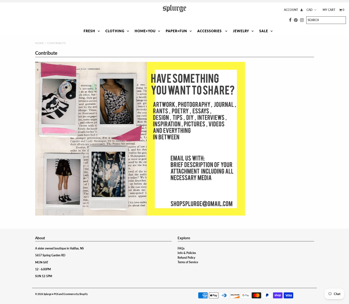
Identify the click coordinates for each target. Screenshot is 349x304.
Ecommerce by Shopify (75, 294)
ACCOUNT (291, 10)
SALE (263, 31)
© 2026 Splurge (43, 294)
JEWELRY (241, 31)
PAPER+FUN (176, 31)
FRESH (89, 31)
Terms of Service (188, 262)
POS (56, 294)
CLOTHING (114, 31)
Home (39, 43)
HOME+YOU (145, 31)
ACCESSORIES (210, 31)
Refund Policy (186, 257)
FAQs (181, 248)
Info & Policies (187, 253)
